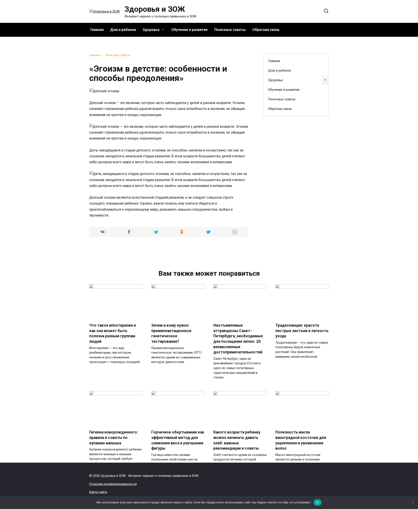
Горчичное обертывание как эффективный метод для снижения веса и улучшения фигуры (177, 440)
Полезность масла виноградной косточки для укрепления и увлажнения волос (300, 440)
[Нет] (412, 502)
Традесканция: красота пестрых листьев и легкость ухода (302, 330)
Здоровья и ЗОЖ (155, 9)
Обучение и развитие (189, 30)
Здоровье (151, 30)
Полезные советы (230, 30)
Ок (318, 502)
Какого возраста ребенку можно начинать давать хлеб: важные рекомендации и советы (236, 440)
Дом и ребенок (123, 30)
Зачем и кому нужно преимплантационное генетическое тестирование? (171, 333)
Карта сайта (98, 492)
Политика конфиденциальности (113, 484)
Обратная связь (266, 30)
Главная (97, 30)
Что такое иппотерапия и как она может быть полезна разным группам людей (112, 333)
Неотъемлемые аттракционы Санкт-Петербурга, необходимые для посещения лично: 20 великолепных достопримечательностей (238, 338)
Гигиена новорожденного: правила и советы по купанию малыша (113, 437)
